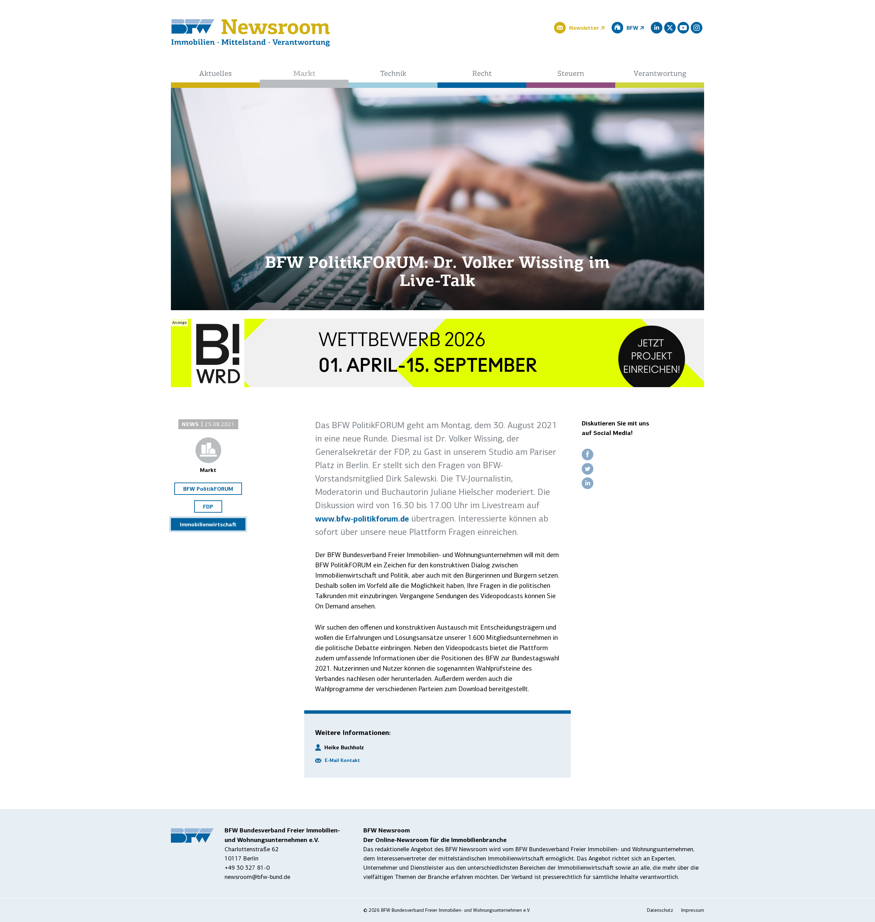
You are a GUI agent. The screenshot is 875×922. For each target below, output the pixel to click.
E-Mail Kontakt (342, 760)
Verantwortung (659, 74)
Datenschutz (660, 910)
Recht (482, 74)
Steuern (570, 74)
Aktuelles (215, 74)
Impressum (692, 910)
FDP (208, 506)
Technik (393, 74)
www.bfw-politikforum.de (362, 519)
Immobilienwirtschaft (208, 524)
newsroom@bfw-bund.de (257, 877)
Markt (304, 74)
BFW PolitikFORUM (208, 488)
